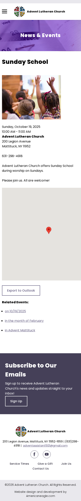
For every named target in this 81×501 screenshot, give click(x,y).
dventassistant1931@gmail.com (46, 446)
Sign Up (16, 401)
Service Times (19, 464)
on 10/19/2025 (15, 311)
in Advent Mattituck (20, 330)
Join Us (66, 464)
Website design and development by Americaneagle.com (40, 494)
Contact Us (40, 469)
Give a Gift (45, 464)
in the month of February (24, 321)
